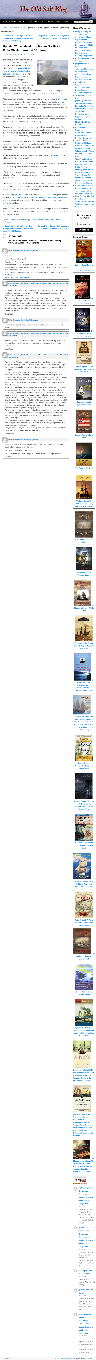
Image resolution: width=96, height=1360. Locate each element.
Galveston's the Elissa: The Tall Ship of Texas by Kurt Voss (84, 646)
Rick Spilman (30, 54)
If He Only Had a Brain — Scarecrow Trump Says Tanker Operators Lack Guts (85, 201)
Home (5, 21)
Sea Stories (27, 21)
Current (23, 28)
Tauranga (41, 220)
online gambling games (84, 69)
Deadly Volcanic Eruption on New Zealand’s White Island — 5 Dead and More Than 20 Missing (18, 38)
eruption (34, 220)
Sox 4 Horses (80, 82)
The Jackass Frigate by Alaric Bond (85, 956)
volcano (47, 220)
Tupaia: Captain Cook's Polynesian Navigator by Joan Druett (84, 369)
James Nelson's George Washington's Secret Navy (84, 766)
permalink (10, 222)
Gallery (57, 21)
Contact (65, 21)
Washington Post (14, 194)
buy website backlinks (84, 45)
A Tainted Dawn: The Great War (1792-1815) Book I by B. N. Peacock (84, 503)
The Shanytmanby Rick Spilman (85, 300)
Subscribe (84, 230)
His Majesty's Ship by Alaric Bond (84, 608)
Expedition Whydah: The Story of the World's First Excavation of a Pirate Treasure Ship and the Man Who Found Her (83, 1075)
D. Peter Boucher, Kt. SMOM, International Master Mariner (29, 283)
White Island (55, 220)
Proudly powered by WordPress (65, 1358)
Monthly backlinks (82, 122)
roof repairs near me (83, 58)
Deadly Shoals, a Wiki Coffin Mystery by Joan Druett (84, 845)
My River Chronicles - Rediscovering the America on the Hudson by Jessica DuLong (84, 685)
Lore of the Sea (15, 21)
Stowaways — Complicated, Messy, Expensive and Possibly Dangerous (86, 1197)
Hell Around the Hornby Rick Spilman (85, 333)
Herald (56, 155)
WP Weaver (88, 1358)
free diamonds (81, 114)
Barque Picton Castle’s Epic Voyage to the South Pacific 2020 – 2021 (53, 37)
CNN (58, 99)
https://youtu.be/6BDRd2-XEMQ (17, 277)
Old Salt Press (39, 21)
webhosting (80, 127)
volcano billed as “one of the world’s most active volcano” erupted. (17, 71)
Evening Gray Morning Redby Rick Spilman (84, 267)
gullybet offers (81, 63)
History (50, 21)
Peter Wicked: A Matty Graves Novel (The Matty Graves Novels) (84, 922)
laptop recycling (81, 31)
